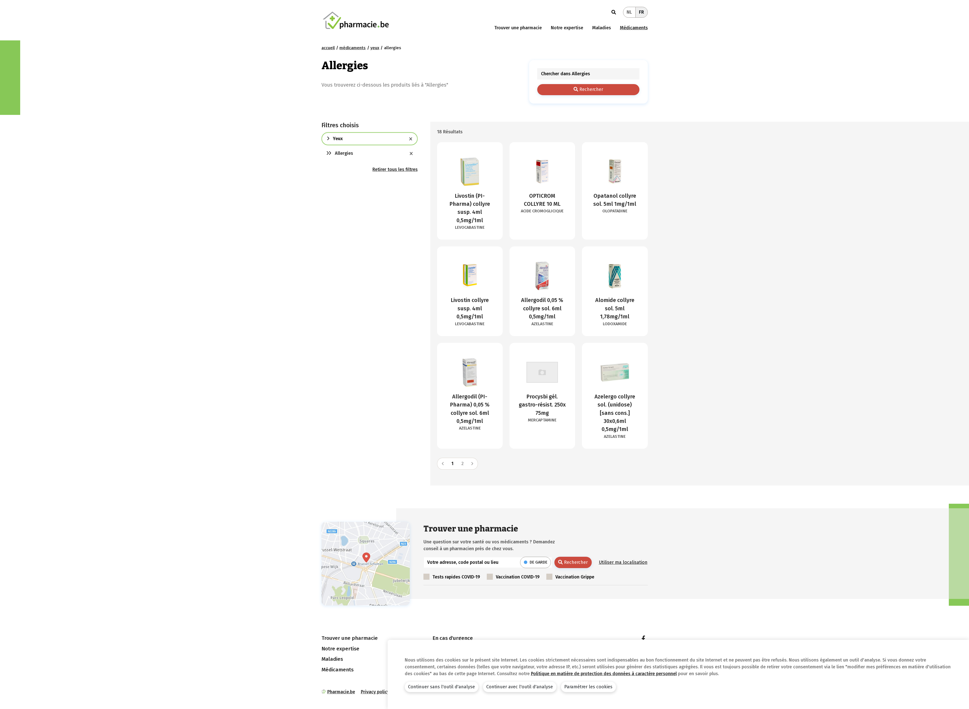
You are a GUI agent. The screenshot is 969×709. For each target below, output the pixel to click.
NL (629, 12)
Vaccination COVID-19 (518, 577)
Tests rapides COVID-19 (456, 577)
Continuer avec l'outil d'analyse (519, 687)
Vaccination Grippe (574, 577)
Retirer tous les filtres (395, 169)
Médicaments (634, 28)
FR (641, 12)
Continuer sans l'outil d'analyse (441, 687)
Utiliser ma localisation (623, 562)
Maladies (601, 28)
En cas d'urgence (453, 638)
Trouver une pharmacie (518, 28)
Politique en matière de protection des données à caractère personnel (604, 673)
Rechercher (590, 89)
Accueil (328, 47)
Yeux (374, 47)
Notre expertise (567, 28)
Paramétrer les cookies (588, 687)
